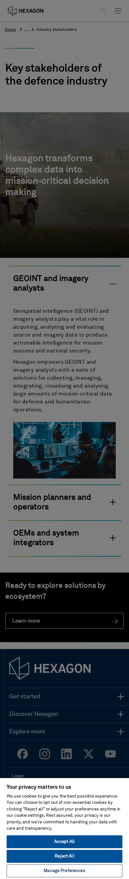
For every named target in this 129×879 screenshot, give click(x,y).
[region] (64, 828)
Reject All (64, 856)
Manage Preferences (64, 871)
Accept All (64, 842)
